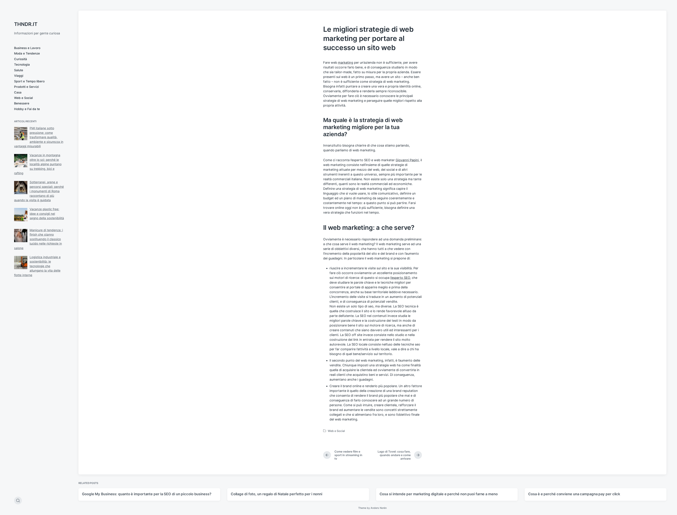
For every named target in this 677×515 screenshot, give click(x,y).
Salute (18, 70)
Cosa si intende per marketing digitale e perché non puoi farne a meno (439, 494)
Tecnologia (22, 64)
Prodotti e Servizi (26, 87)
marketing (345, 62)
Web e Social (23, 98)
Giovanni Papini (407, 160)
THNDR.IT (25, 24)
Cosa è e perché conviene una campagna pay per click (574, 494)
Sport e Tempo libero (29, 81)
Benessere (21, 103)
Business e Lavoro (27, 48)
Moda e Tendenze (27, 53)
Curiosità (20, 59)
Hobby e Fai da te (27, 109)
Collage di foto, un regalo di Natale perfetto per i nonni (276, 494)
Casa (18, 92)
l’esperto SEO (400, 278)
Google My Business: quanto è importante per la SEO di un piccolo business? (146, 494)
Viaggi (18, 75)
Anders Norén (379, 507)
